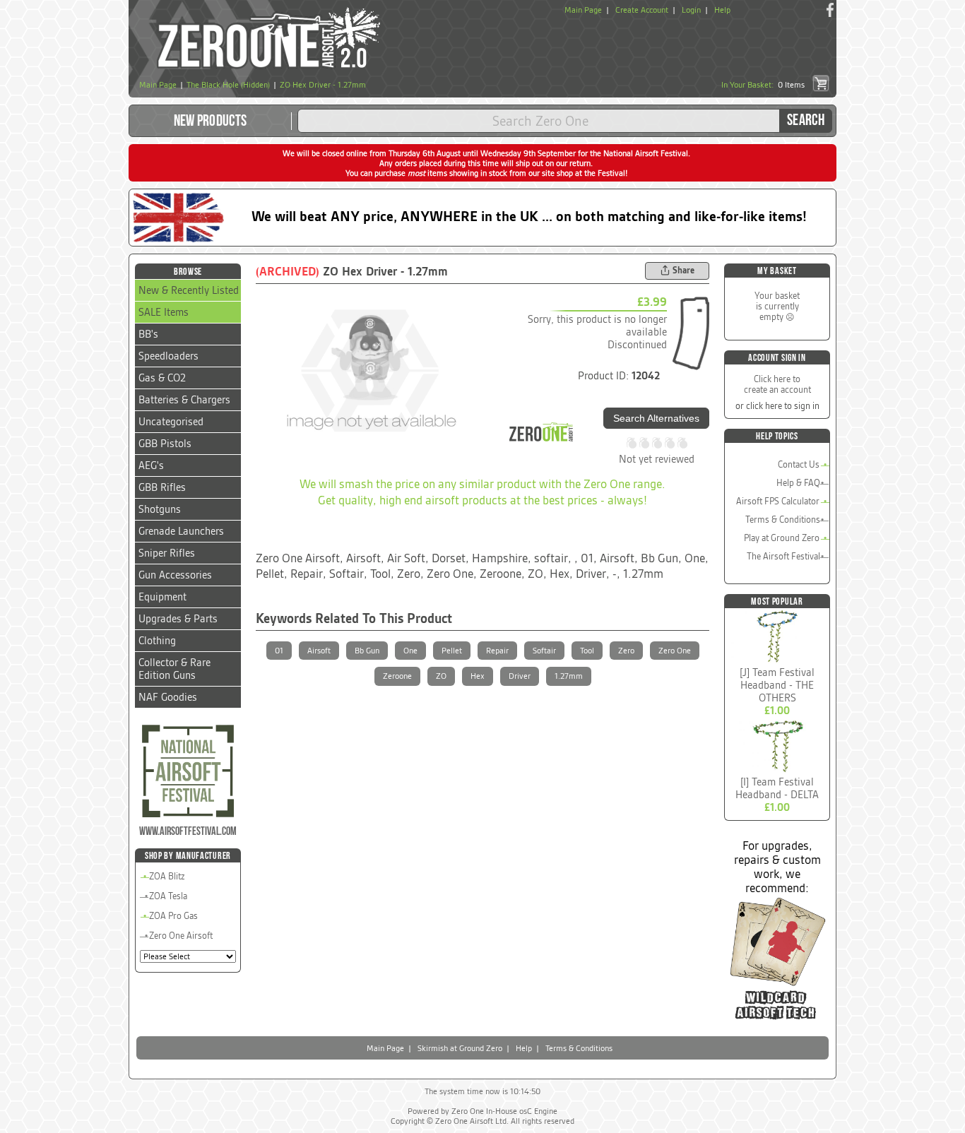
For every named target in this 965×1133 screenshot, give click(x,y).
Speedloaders (168, 356)
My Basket (776, 271)
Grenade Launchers (181, 531)
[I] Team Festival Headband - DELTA (777, 788)
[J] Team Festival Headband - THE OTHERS (777, 685)
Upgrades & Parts (178, 618)
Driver (520, 676)
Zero (626, 651)
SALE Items (163, 312)
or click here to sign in (777, 406)
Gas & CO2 (162, 378)
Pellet (452, 651)
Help (722, 10)
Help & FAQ (798, 482)
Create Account (641, 10)
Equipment (162, 597)
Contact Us (798, 464)
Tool (587, 651)
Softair (544, 651)
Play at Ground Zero (781, 538)
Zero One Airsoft (181, 935)
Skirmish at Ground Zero (460, 1048)
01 (279, 651)
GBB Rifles (162, 487)
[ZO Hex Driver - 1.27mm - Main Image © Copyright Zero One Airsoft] (370, 371)
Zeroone (397, 676)
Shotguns (159, 509)
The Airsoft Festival (783, 556)
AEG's (151, 465)
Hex (477, 676)
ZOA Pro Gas (173, 915)
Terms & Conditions (782, 519)
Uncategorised (170, 421)
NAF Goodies (167, 697)
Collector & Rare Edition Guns (174, 669)
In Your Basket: (763, 85)
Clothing (157, 640)
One (410, 651)
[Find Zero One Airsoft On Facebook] (830, 10)
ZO (441, 676)
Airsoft (319, 651)
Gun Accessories (175, 575)
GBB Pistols (164, 443)
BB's (148, 334)
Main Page (583, 10)
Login (691, 10)
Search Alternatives (656, 418)
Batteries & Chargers (184, 399)
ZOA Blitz (167, 876)
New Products (210, 121)
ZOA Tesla (168, 896)
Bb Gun (367, 651)
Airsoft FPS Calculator (777, 501)
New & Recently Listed (188, 290)
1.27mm (569, 676)
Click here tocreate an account (777, 384)
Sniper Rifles (166, 553)
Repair (497, 651)
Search (805, 120)
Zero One (674, 651)
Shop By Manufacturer (188, 856)
